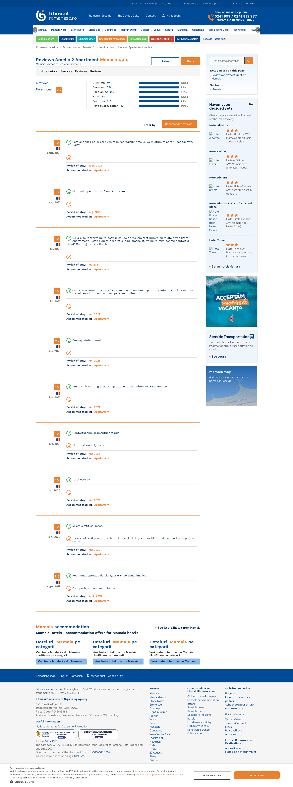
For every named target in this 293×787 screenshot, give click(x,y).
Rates (165, 61)
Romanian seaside (47, 47)
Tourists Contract (235, 723)
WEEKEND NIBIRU (161, 39)
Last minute (67, 39)
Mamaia (42, 29)
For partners (191, 3)
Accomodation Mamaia (77, 47)
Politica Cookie (143, 774)
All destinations (234, 748)
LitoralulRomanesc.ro (49, 689)
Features (81, 71)
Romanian (77, 675)
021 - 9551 (51, 741)
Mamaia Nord (58, 29)
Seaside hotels (170, 3)
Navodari (155, 741)
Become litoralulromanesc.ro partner (237, 697)
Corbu (153, 749)
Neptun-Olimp (129, 29)
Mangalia (182, 29)
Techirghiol (240, 29)
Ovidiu (153, 760)
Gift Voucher (195, 733)
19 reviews (42, 82)
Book (190, 61)
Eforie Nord (77, 29)
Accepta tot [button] (257, 775)
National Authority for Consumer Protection (62, 726)
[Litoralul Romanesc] (56, 16)
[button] (98, 781)
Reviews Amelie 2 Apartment (76, 59)
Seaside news (195, 707)
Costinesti (110, 29)
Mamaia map (220, 371)
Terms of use (233, 719)
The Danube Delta (128, 15)
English (64, 675)
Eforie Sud (94, 29)
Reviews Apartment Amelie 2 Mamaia (229, 76)
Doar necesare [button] (212, 775)
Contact (151, 15)
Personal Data (233, 730)
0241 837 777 (245, 16)
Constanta (198, 29)
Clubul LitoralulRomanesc (202, 696)
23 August (155, 752)
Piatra (152, 756)
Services (66, 71)
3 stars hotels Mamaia (226, 266)
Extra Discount (138, 39)
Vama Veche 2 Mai (218, 29)
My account (173, 15)
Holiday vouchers (198, 725)
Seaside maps (196, 711)
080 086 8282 (101, 752)
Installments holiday (199, 722)
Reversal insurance (198, 729)
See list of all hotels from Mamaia (179, 627)
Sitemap (152, 3)
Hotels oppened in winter (240, 751)
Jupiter (145, 29)
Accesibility (115, 675)
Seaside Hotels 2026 (214, 39)
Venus (157, 29)
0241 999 (222, 16)
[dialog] (146, 775)
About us (136, 3)
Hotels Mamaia (104, 47)
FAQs (228, 726)
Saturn (169, 29)
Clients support (212, 3)
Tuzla (152, 745)
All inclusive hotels (187, 39)
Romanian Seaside (100, 15)
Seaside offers (46, 39)
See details (219, 356)
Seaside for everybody (112, 39)
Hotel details (49, 71)
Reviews (95, 71)
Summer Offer (87, 39)
